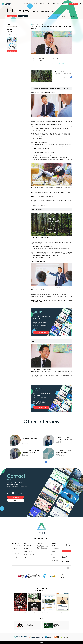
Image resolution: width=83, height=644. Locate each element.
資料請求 (64, 3)
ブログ (58, 3)
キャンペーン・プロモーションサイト (29, 554)
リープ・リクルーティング (42, 548)
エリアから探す (9, 34)
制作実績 (35, 3)
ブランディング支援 (16, 553)
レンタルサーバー (15, 554)
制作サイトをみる (67, 77)
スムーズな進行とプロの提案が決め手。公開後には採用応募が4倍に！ (64, 451)
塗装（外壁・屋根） (62, 16)
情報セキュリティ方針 (64, 556)
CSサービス (15, 557)
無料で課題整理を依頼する (41, 332)
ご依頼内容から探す (10, 31)
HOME (45, 16)
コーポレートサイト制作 (16, 545)
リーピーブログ (54, 556)
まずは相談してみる (73, 3)
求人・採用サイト (26, 548)
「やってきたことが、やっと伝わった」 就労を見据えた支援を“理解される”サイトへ (31, 451)
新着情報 (53, 551)
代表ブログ (53, 557)
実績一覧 (17, 567)
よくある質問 (53, 3)
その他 (25, 557)
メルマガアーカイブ (55, 560)
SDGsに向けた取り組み (55, 548)
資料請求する (15, 500)
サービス (30, 3)
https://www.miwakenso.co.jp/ (61, 63)
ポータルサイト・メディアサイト (28, 551)
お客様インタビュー (42, 3)
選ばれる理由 (26, 3)
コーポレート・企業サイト (27, 545)
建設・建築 (56, 16)
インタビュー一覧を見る (40, 461)
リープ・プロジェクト (43, 546)
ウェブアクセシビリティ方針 (65, 561)
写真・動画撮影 (15, 556)
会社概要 (47, 3)
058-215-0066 (14, 493)
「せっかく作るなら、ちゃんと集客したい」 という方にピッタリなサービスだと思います (64, 438)
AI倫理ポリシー (64, 557)
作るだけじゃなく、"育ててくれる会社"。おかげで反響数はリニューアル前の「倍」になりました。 (30, 438)
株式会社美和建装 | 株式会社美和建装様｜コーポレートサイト (63, 73)
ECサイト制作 (15, 548)
